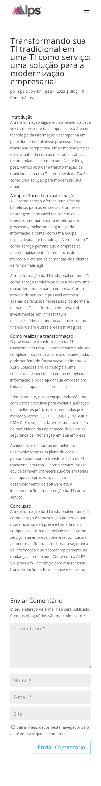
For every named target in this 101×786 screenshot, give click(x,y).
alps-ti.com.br (29, 91)
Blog (73, 91)
